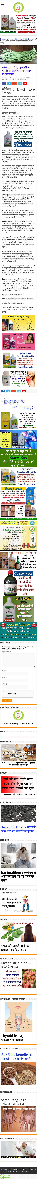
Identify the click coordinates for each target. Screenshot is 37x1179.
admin (6, 78)
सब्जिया (9, 39)
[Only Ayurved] (18, 7)
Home (2, 39)
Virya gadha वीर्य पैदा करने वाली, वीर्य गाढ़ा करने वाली (18, 794)
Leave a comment (10, 79)
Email (4, 677)
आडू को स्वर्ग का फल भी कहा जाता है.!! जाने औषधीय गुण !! (23, 407)
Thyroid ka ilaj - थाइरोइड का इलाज (13, 1038)
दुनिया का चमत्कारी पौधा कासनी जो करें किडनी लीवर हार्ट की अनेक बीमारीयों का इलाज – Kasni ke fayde (14, 401)
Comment (6, 652)
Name (4, 670)
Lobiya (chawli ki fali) (21, 39)
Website (5, 684)
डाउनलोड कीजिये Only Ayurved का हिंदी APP (18, 724)
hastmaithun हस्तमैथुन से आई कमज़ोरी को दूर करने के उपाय (18, 876)
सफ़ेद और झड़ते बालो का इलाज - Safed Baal (15, 948)
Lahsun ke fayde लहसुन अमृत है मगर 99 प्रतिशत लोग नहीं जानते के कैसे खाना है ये (18, 764)
